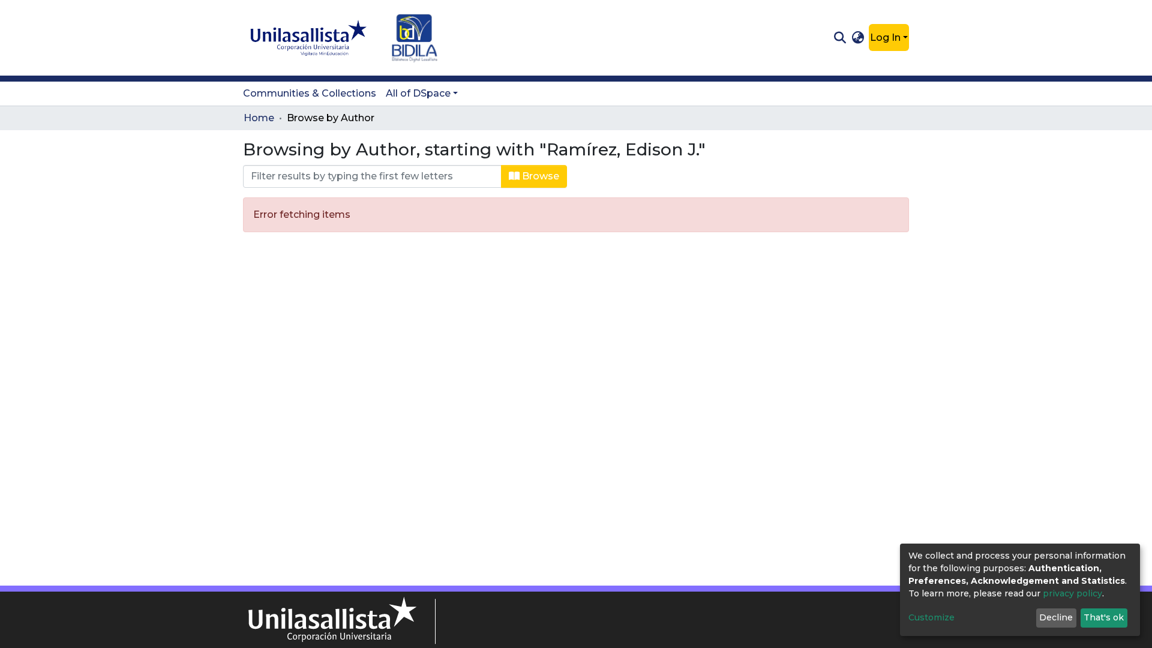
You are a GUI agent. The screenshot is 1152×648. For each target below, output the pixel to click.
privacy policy (1072, 593)
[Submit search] (839, 38)
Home (259, 118)
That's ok (1104, 617)
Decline (1056, 617)
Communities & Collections (309, 93)
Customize (931, 617)
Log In (885, 37)
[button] (858, 38)
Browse (539, 176)
